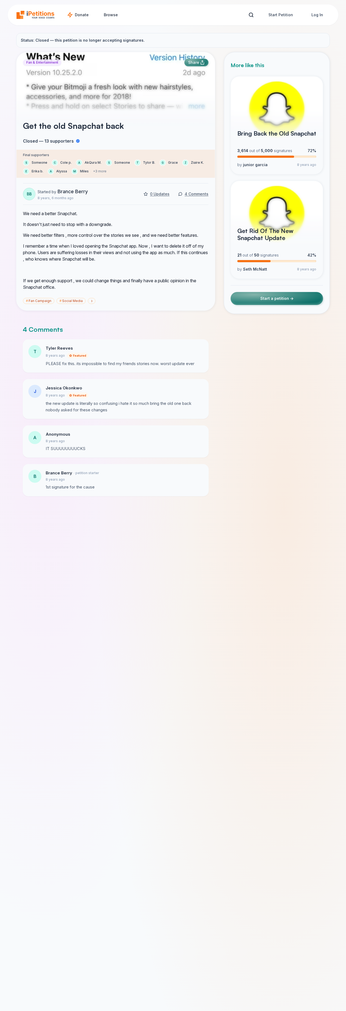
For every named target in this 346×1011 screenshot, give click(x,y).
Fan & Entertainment (42, 62)
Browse (111, 14)
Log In (317, 14)
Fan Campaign (38, 301)
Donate (82, 14)
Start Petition (280, 14)
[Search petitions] (251, 15)
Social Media (71, 301)
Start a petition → (277, 298)
